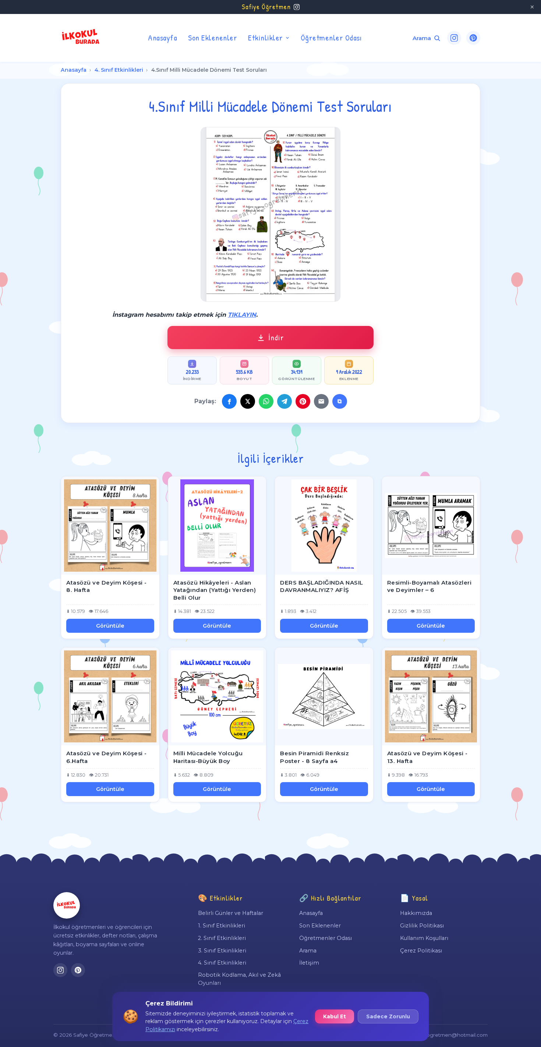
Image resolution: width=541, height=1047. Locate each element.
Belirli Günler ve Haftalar (230, 913)
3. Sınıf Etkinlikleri (222, 950)
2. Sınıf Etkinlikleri (222, 938)
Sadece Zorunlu (388, 1016)
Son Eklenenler (212, 37)
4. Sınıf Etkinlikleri (119, 70)
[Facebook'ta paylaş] (229, 401)
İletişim (309, 962)
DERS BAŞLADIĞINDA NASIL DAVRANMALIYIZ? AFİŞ (321, 586)
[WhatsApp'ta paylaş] (266, 401)
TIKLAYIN (242, 314)
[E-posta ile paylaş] (321, 401)
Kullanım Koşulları (424, 938)
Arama (308, 950)
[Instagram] (454, 38)
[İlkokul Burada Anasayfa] (81, 38)
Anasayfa (162, 37)
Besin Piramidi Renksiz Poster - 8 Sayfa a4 (314, 757)
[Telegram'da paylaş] (284, 401)
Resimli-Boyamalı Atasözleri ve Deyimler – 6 (429, 586)
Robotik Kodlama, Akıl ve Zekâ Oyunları (239, 979)
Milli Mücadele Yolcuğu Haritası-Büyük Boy (208, 757)
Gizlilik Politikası (422, 925)
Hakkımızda (416, 913)
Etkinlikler (265, 37)
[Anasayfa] (66, 905)
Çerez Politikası (421, 950)
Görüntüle (110, 625)
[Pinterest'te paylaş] (303, 401)
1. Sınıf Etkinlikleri (221, 925)
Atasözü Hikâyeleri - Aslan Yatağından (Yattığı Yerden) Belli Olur (214, 590)
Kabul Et (334, 1016)
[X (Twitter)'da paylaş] (247, 401)
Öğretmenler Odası (331, 37)
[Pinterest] (473, 38)
